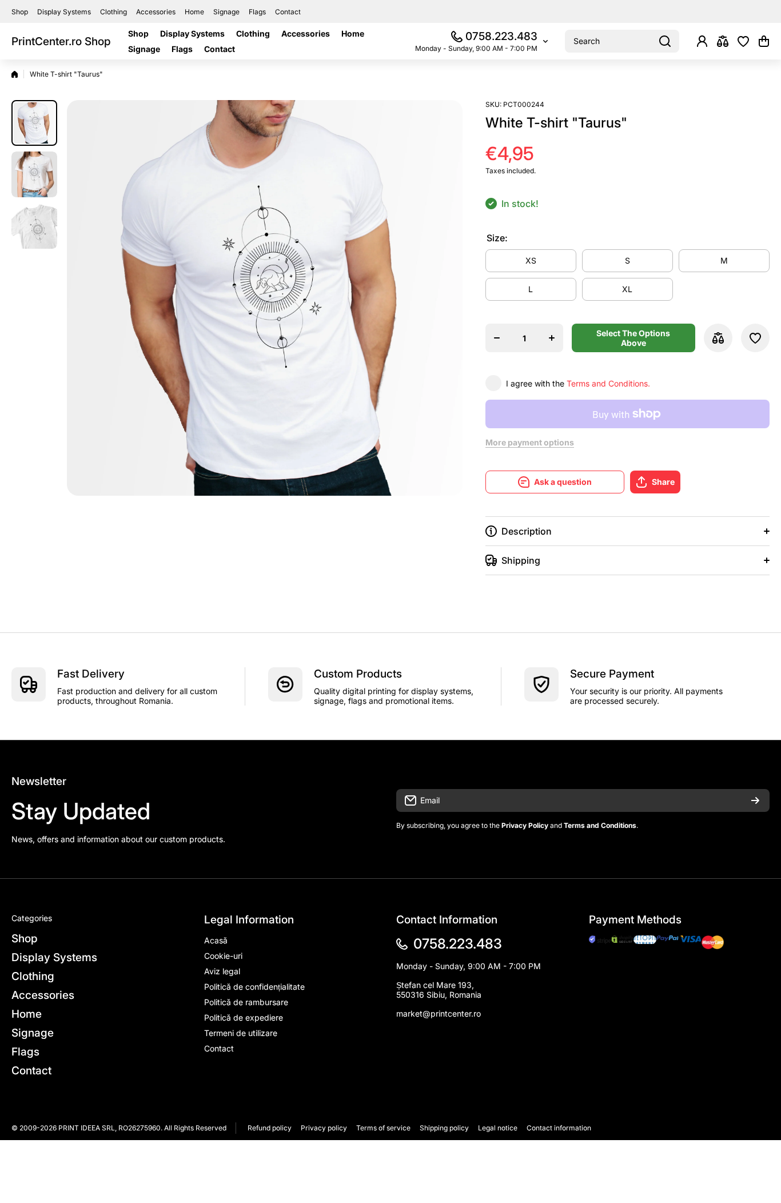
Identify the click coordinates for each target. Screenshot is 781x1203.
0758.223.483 (501, 36)
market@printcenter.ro (438, 1013)
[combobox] (622, 41)
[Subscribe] (755, 800)
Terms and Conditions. (608, 383)
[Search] (665, 41)
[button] (764, 41)
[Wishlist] (743, 41)
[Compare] (722, 41)
